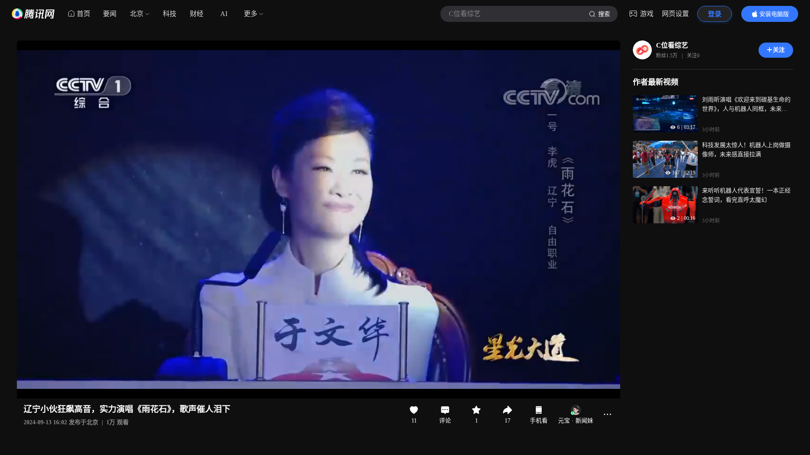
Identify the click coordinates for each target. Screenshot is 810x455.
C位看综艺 (672, 45)
